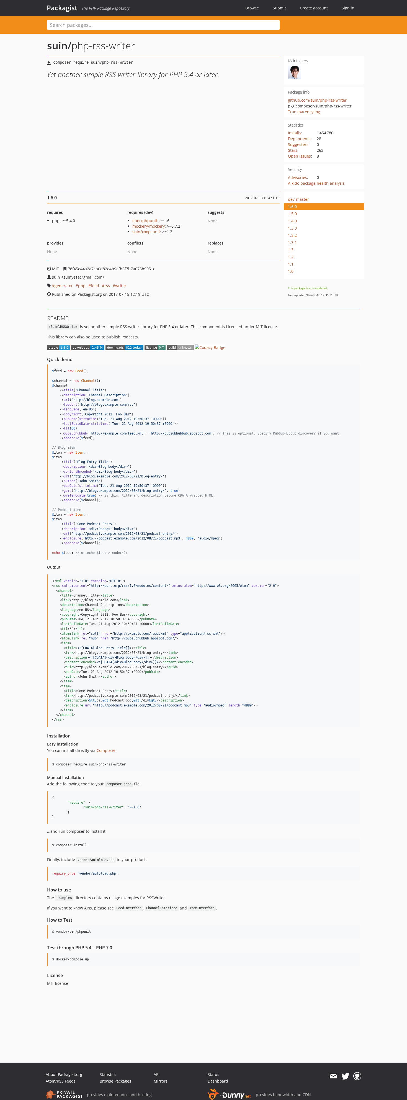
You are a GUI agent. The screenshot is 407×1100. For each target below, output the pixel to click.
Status (213, 1074)
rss (107, 285)
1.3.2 (292, 235)
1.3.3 (292, 228)
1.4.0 (292, 220)
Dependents (299, 138)
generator (64, 285)
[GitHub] (357, 1076)
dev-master (298, 199)
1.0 (290, 271)
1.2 (290, 256)
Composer (106, 750)
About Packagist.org (64, 1074)
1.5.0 (292, 213)
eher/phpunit (144, 220)
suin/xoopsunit (146, 231)
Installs (294, 132)
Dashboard (218, 1081)
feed (95, 285)
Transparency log (304, 111)
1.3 (290, 249)
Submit (279, 8)
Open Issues (299, 156)
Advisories (297, 177)
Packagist (62, 7)
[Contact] (333, 1076)
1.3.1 (292, 242)
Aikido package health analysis (316, 183)
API (156, 1074)
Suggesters (298, 144)
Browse (252, 8)
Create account (314, 8)
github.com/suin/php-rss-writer (317, 100)
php (82, 285)
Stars (292, 150)
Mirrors (161, 1081)
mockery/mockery (148, 226)
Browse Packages (115, 1081)
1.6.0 (292, 206)
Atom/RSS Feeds (61, 1081)
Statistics (108, 1074)
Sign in (348, 8)
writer (120, 285)
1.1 (290, 264)
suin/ (59, 45)
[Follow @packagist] (345, 1076)
